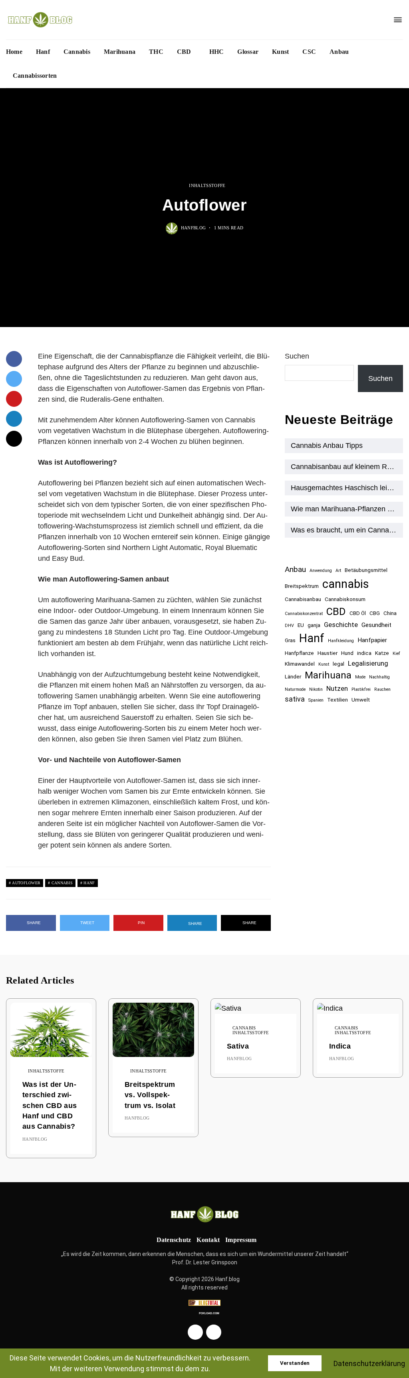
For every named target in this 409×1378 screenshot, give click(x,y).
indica (364, 653)
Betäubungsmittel (366, 570)
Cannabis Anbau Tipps (327, 445)
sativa (295, 699)
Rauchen (382, 689)
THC (156, 51)
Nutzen (337, 688)
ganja (314, 625)
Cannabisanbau (303, 599)
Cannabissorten (35, 75)
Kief (396, 653)
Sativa (238, 1046)
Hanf (43, 51)
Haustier (328, 653)
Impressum (240, 1239)
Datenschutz (174, 1239)
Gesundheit (376, 625)
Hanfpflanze (299, 653)
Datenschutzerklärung (369, 1363)
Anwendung (321, 570)
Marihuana (119, 51)
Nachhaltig (379, 677)
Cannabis (77, 51)
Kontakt (208, 1239)
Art (338, 570)
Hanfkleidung (341, 640)
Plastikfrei (361, 689)
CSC (309, 51)
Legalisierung (368, 663)
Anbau (339, 51)
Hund (347, 653)
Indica (340, 1046)
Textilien (337, 700)
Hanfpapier (372, 640)
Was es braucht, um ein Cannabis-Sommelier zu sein (347, 530)
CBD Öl (357, 613)
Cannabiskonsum (345, 599)
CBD (184, 51)
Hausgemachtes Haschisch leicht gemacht (347, 488)
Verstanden (295, 1363)
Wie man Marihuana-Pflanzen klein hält (347, 509)
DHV (289, 625)
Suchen (297, 356)
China (390, 613)
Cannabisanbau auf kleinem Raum (346, 467)
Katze (382, 653)
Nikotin (316, 689)
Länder (293, 677)
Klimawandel (300, 664)
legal (338, 664)
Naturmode (295, 689)
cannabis (62, 883)
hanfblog (193, 227)
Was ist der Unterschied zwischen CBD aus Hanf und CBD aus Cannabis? (49, 1105)
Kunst (280, 51)
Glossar (247, 51)
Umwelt (360, 700)
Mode (360, 677)
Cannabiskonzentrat (304, 613)
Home (14, 51)
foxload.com (209, 1313)
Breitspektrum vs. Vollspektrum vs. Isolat (150, 1095)
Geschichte (341, 625)
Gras (290, 640)
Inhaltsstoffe (207, 185)
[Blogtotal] (204, 1303)
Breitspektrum (302, 586)
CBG (374, 613)
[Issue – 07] (204, 1214)
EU (301, 625)
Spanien (316, 700)
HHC (216, 51)
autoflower (26, 883)
